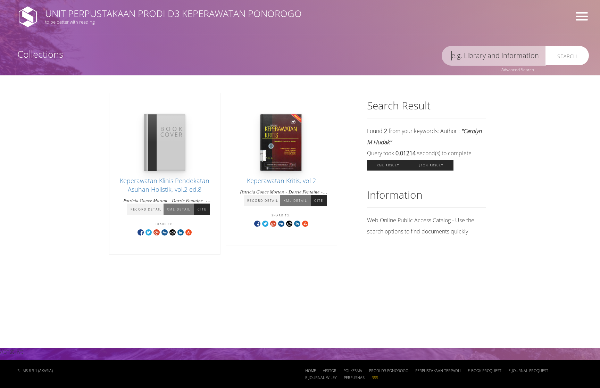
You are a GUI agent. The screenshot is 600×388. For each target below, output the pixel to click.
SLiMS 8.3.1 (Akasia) (35, 370)
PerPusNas (354, 377)
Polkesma (352, 370)
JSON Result (431, 165)
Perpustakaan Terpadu (438, 370)
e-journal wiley (321, 377)
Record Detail (146, 209)
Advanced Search (517, 70)
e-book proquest (484, 370)
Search (567, 56)
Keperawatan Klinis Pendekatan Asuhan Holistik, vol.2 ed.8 (164, 184)
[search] (494, 56)
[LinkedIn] (180, 232)
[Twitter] (148, 232)
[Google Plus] (156, 232)
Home (310, 370)
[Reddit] (172, 232)
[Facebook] (141, 232)
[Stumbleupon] (188, 232)
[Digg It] (164, 232)
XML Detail (179, 209)
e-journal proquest (528, 370)
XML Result (388, 165)
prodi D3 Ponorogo (388, 370)
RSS (375, 377)
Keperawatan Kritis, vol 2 (281, 180)
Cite (202, 209)
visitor (329, 370)
